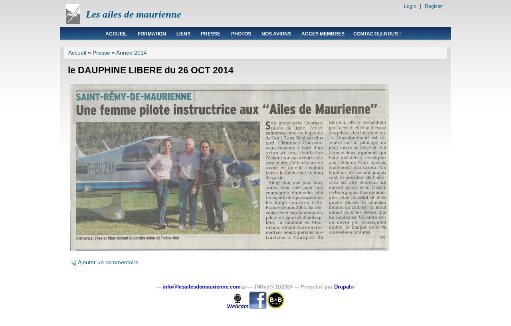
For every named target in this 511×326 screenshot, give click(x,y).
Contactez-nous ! (377, 34)
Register (434, 6)
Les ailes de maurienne (133, 14)
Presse (210, 34)
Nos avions (276, 34)
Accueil (116, 34)
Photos (241, 34)
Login (410, 6)
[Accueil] (73, 22)
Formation (152, 34)
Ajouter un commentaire (108, 262)
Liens (183, 34)
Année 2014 (131, 52)
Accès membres (323, 34)
